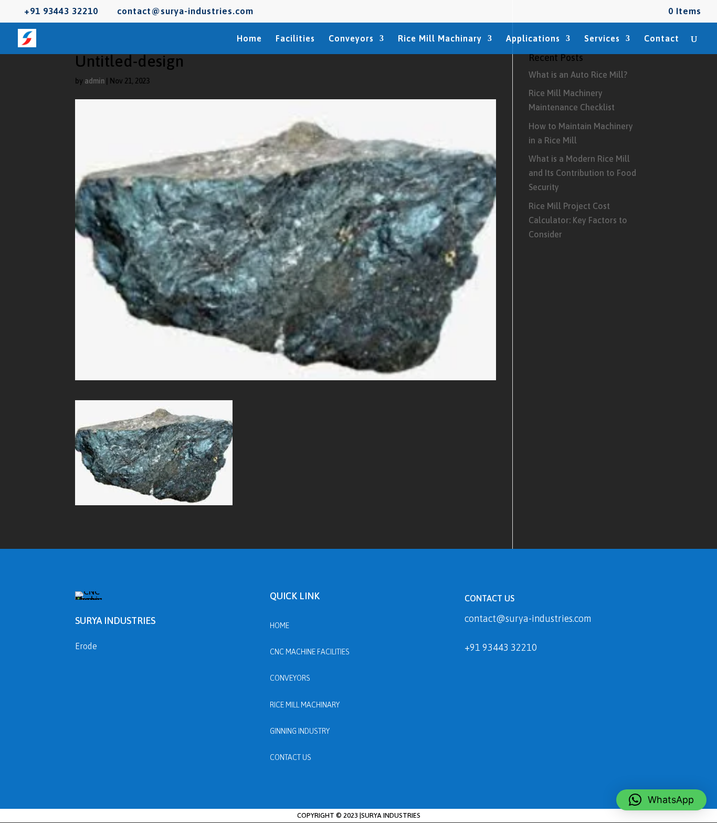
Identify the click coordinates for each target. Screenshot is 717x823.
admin (94, 81)
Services (602, 39)
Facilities (295, 39)
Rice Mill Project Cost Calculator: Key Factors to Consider (578, 220)
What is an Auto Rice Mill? (578, 74)
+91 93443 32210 (501, 647)
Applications (533, 39)
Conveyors (351, 39)
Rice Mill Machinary (440, 39)
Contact (661, 39)
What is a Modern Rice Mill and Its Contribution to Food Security (582, 173)
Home (249, 39)
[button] (661, 799)
